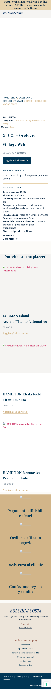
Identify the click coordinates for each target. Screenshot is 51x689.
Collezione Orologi (23, 120)
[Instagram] (28, 634)
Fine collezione (38, 120)
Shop (14, 97)
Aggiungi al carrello (17, 160)
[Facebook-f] (23, 634)
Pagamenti (25, 644)
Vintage (19, 101)
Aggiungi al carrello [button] (15, 333)
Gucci (12, 127)
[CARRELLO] (43, 14)
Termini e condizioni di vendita (25, 653)
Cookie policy (9, 676)
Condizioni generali (25, 657)
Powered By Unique (39, 685)
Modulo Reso (25, 661)
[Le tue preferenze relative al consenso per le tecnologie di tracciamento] (46, 684)
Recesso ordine (25, 665)
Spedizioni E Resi (25, 648)
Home (6, 97)
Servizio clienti (25, 627)
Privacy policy (23, 676)
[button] (36, 14)
